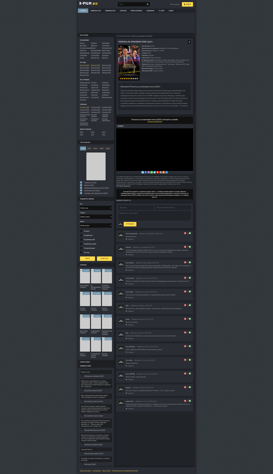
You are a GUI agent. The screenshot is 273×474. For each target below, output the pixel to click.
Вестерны (83, 45)
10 (137, 78)
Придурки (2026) (90, 464)
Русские (94, 82)
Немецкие (105, 90)
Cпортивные (95, 55)
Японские (105, 87)
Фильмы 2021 (106, 67)
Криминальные (161, 64)
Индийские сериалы (83, 119)
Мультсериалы (136, 11)
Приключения (106, 53)
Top (143, 66)
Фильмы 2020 (84, 70)
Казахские (83, 92)
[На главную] (88, 4)
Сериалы (123, 11)
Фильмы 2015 (106, 72)
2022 (81, 134)
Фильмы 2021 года (182, 64)
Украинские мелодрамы (84, 123)
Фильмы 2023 (84, 67)
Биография (105, 43)
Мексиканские (107, 97)
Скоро (171, 11)
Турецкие (105, 82)
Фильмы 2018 (106, 70)
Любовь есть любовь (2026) (94, 376)
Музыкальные (95, 53)
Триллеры (171, 64)
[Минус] (185, 233)
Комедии (83, 50)
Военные (94, 45)
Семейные (83, 55)
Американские (85, 82)
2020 (103, 134)
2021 (92, 134)
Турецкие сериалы (105, 115)
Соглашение (96, 470)
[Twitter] (154, 172)
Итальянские (95, 90)
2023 (103, 132)
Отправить (130, 224)
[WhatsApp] (151, 172)
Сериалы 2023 (106, 107)
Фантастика (95, 58)
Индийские (83, 87)
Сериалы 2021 (95, 109)
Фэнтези (105, 58)
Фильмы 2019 (95, 70)
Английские (106, 85)
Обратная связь (85, 470)
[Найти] (148, 4)
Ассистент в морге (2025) (93, 390)
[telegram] (142, 172)
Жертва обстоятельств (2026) (94, 430)
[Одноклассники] (163, 172)
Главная (83, 11)
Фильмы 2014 (84, 75)
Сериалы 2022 (84, 109)
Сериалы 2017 (106, 112)
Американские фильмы (154, 66)
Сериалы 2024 (95, 107)
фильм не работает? (155, 121)
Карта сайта (106, 470)
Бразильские (84, 97)
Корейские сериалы (95, 119)
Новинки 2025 (110, 11)
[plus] (190, 233)
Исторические (107, 48)
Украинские (106, 92)
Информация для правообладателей (125, 470)
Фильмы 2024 (106, 65)
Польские (94, 95)
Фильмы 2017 (84, 72)
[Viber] (148, 172)
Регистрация (175, 4)
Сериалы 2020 (106, 109)
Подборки (150, 11)
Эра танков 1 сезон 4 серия (93, 401)
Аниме (82, 43)
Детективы (150, 64)
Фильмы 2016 (95, 72)
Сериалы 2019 (84, 112)
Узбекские (94, 92)
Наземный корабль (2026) (93, 444)
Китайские (94, 85)
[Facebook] (145, 172)
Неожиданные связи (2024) (94, 453)
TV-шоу (161, 11)
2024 (92, 132)
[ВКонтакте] (160, 172)
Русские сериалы (94, 115)
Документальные (85, 48)
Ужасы (82, 58)
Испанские (83, 95)
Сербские (105, 95)
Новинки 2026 (96, 11)
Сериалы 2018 (95, 112)
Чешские (83, 100)
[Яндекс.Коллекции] (157, 172)
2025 (81, 132)
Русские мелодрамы (106, 119)
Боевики (94, 43)
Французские (84, 90)
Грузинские (95, 97)
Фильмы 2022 (95, 67)
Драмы (93, 48)
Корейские (83, 85)
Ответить (131, 239)
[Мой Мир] (166, 172)
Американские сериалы (85, 115)
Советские (94, 87)
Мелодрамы (106, 50)
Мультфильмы (84, 53)
